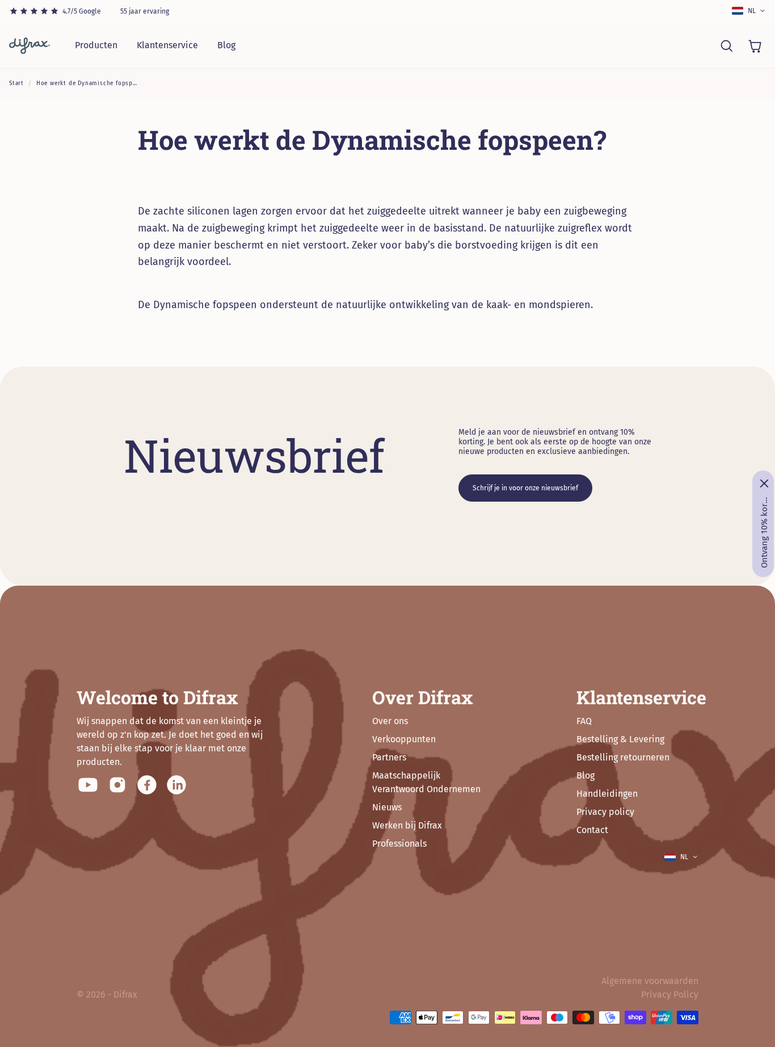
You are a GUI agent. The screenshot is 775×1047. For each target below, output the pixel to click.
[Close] (764, 483)
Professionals (399, 843)
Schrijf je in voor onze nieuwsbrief (525, 488)
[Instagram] (117, 784)
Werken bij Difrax (407, 825)
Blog (226, 45)
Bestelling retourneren (622, 757)
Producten (96, 45)
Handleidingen (607, 793)
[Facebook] (147, 784)
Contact (592, 830)
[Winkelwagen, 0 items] (754, 45)
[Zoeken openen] (726, 45)
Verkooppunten (404, 739)
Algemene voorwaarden (649, 980)
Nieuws (387, 807)
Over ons (390, 721)
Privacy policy (605, 811)
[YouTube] (88, 784)
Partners (389, 757)
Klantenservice (167, 45)
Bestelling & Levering (620, 739)
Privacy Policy (669, 994)
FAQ (584, 721)
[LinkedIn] (176, 784)
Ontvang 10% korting (764, 532)
